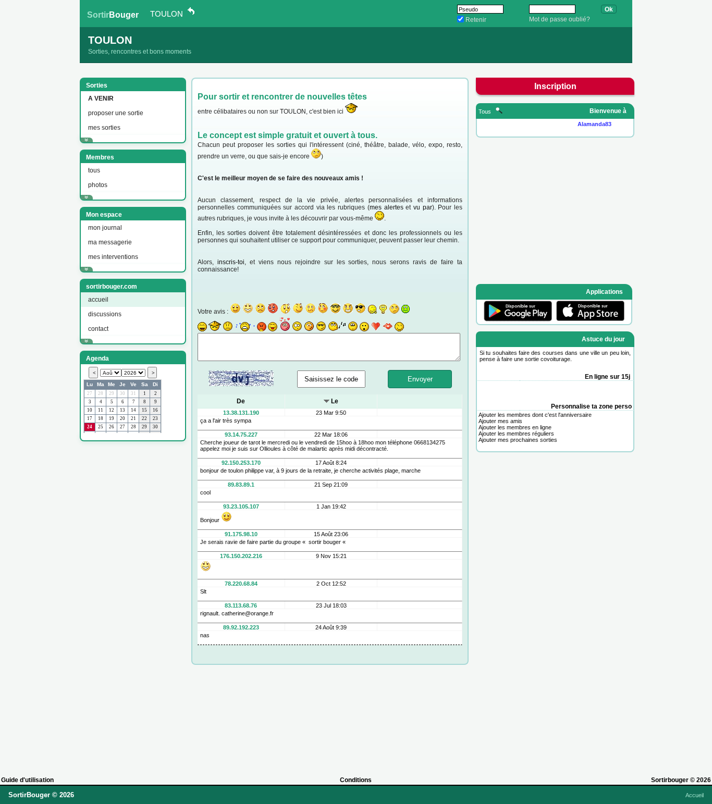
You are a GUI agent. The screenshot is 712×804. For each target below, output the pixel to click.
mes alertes (386, 207)
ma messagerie (110, 242)
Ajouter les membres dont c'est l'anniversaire (535, 415)
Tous (485, 111)
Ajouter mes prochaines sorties (517, 440)
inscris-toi (230, 262)
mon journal (105, 227)
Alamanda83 (594, 124)
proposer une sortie (115, 113)
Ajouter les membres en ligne (514, 427)
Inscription (555, 86)
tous (94, 170)
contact (98, 328)
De (241, 401)
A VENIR (101, 98)
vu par (422, 207)
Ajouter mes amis (500, 421)
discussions (104, 314)
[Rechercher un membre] (499, 111)
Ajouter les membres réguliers (516, 433)
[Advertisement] (132, 604)
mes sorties (104, 127)
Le (334, 401)
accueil (98, 299)
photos (97, 185)
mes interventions (113, 257)
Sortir (113, 14)
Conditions (356, 780)
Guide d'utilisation (27, 780)
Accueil (694, 795)
